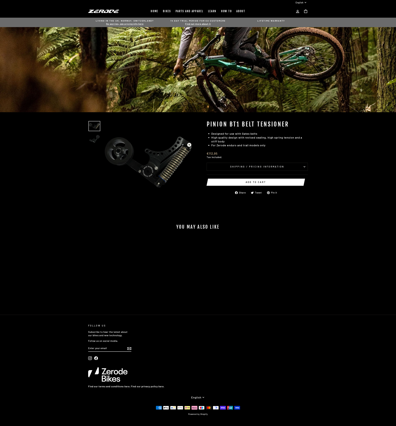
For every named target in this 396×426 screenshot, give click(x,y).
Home (154, 11)
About (240, 11)
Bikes (167, 11)
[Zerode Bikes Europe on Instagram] (90, 358)
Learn (212, 11)
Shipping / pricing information (257, 166)
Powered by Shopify (198, 414)
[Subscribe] (129, 348)
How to (226, 11)
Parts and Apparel (189, 11)
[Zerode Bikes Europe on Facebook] (96, 358)
